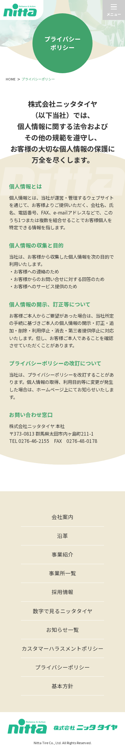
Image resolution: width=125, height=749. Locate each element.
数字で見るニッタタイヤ (63, 611)
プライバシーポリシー (62, 667)
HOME (10, 79)
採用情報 (62, 592)
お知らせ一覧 (62, 629)
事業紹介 (62, 554)
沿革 (62, 535)
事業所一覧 (62, 573)
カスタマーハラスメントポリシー (62, 648)
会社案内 (62, 517)
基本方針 (62, 686)
